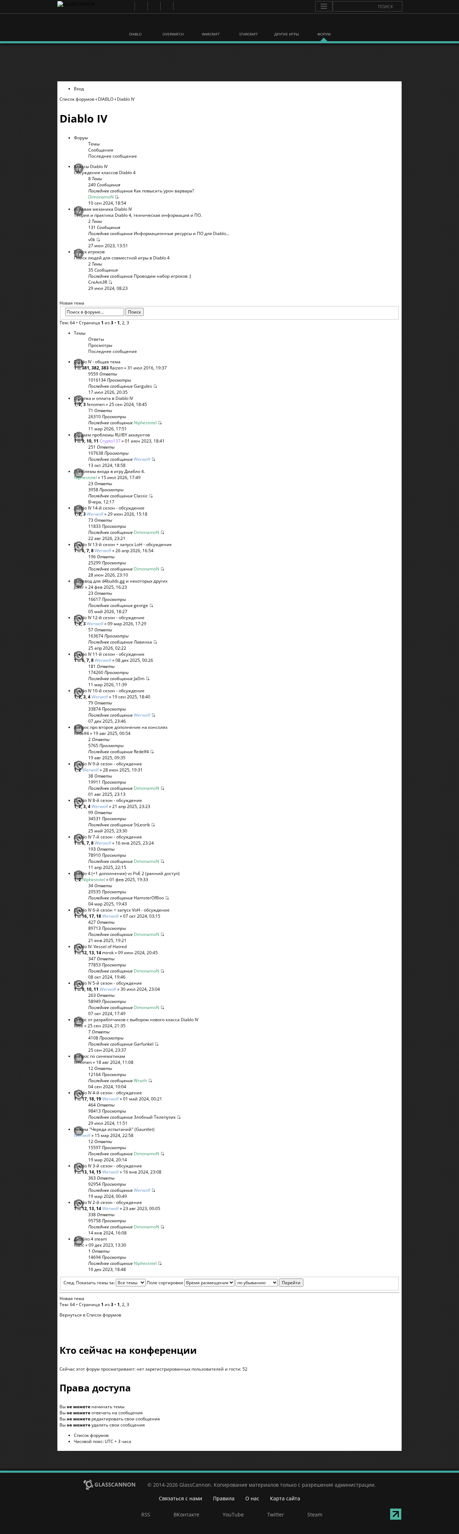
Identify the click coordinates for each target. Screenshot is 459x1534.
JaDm (139, 678)
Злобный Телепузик (155, 1117)
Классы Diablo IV (91, 166)
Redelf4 (81, 733)
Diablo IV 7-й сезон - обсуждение (108, 837)
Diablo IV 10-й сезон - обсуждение (109, 691)
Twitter (167, 6)
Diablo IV (125, 99)
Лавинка (143, 642)
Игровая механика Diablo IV (103, 209)
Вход (79, 89)
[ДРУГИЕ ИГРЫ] (286, 24)
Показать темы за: (96, 1283)
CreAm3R (97, 282)
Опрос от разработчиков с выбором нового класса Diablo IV (136, 1020)
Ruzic (79, 1245)
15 (98, 1172)
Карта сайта (285, 1498)
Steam (179, 6)
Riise (78, 1026)
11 (96, 441)
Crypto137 (110, 441)
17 (91, 916)
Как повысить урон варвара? (164, 191)
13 (91, 953)
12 (84, 953)
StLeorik (142, 825)
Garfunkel (143, 1044)
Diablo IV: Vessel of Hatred (100, 946)
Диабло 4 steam (90, 1239)
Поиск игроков (89, 252)
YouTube (154, 6)
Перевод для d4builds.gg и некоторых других (120, 581)
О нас (252, 1498)
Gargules (143, 386)
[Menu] (324, 6)
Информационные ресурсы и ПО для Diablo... (181, 233)
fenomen (96, 404)
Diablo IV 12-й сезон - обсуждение (109, 618)
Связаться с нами (180, 1498)
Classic (141, 496)
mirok (108, 953)
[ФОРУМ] (324, 24)
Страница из (96, 323)
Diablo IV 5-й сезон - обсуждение (108, 983)
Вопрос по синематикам (99, 1056)
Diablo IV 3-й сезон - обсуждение (108, 1166)
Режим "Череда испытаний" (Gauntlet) (114, 1129)
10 (88, 441)
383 (105, 368)
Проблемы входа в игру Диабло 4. (109, 471)
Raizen (116, 368)
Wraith (140, 1080)
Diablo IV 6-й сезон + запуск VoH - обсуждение (122, 910)
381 (85, 368)
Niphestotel (145, 423)
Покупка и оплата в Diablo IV (103, 398)
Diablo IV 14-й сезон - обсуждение (109, 508)
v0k (91, 239)
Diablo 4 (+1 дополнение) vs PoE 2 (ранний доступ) (127, 873)
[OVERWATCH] (173, 24)
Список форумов (77, 99)
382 (95, 368)
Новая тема (72, 303)
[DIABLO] (135, 24)
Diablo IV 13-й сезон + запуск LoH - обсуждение (123, 544)
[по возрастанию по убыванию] (269, 1283)
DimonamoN (101, 197)
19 (98, 1099)
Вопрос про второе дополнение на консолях (120, 727)
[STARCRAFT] (248, 24)
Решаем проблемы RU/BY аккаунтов (112, 435)
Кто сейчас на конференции (128, 1350)
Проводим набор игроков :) (162, 276)
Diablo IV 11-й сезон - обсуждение (109, 654)
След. (69, 1283)
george (141, 605)
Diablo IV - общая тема (97, 362)
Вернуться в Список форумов (90, 1315)
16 (84, 916)
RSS (128, 6)
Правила (224, 1498)
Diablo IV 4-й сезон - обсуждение (108, 1093)
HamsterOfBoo (149, 898)
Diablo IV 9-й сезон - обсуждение (108, 764)
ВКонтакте (141, 6)
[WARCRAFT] (211, 24)
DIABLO (105, 99)
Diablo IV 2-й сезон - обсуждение (108, 1202)
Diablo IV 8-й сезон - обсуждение (108, 800)
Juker (79, 587)
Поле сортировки (165, 1283)
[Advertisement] (229, 62)
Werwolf (142, 459)
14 (98, 953)
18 (98, 916)
